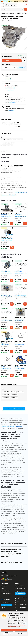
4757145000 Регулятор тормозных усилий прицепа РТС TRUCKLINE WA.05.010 (7, 215)
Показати (12, 5)
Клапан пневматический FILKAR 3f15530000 (20, 367)
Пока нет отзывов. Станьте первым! (14, 408)
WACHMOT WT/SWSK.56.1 (5, 317)
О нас (2, 588)
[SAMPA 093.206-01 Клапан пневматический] (7, 359)
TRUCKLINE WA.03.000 (4, 270)
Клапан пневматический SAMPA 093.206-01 (6, 367)
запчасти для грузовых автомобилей (11, 426)
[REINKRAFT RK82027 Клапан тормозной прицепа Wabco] (21, 312)
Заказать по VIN (21, 593)
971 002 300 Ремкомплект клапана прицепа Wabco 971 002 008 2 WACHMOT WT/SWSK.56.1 (7, 319)
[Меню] (2, 5)
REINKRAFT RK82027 (20, 317)
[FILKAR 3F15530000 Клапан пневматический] (21, 359)
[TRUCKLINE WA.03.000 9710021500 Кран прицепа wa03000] (7, 264)
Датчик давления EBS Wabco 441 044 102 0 (7, 239)
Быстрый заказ (7, 64)
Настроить (20, 633)
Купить (8, 60)
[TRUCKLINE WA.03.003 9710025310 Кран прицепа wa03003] (7, 288)
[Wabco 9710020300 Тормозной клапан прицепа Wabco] (7, 335)
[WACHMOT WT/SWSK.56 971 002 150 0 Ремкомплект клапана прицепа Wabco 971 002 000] (21, 207)
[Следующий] (25, 208)
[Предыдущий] (16, 208)
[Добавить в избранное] (24, 60)
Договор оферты (5, 591)
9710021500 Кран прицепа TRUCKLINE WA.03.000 (6, 272)
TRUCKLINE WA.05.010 (7, 213)
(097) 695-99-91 (7, 602)
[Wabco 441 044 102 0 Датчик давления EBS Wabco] (7, 231)
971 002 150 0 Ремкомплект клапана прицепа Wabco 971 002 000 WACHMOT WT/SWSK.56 (20, 215)
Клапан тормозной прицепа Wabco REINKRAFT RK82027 (20, 319)
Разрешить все (14, 629)
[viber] (4, 608)
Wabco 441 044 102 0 (6, 237)
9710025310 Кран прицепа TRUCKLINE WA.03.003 (6, 296)
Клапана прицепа (11, 13)
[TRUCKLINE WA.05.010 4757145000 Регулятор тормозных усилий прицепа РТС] (7, 207)
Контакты (25, 1)
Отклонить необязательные (7, 633)
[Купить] (11, 223)
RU (3, 572)
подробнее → (10, 90)
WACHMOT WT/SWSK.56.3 (18, 270)
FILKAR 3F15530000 (20, 365)
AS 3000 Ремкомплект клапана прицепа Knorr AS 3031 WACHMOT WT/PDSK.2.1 (21, 296)
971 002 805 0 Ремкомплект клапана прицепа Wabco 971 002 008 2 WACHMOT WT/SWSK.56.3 (20, 272)
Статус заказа (18, 591)
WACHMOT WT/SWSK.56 (18, 213)
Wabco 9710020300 (6, 341)
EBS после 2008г (16, 139)
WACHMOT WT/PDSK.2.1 (18, 294)
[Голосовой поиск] (23, 9)
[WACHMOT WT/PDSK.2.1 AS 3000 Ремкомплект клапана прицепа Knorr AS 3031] (21, 288)
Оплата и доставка (17, 1)
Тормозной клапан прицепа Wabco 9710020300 (6, 343)
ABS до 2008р (5, 139)
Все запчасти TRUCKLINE (8, 195)
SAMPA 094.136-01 (20, 341)
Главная (3, 13)
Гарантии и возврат (20, 588)
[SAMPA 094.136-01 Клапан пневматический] (21, 335)
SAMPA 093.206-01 (6, 365)
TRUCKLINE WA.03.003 (4, 294)
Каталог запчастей (6, 593)
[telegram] (2, 608)
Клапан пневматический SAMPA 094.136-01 (19, 343)
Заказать (21, 67)
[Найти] (25, 9)
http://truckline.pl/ (21, 192)
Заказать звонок (7, 605)
